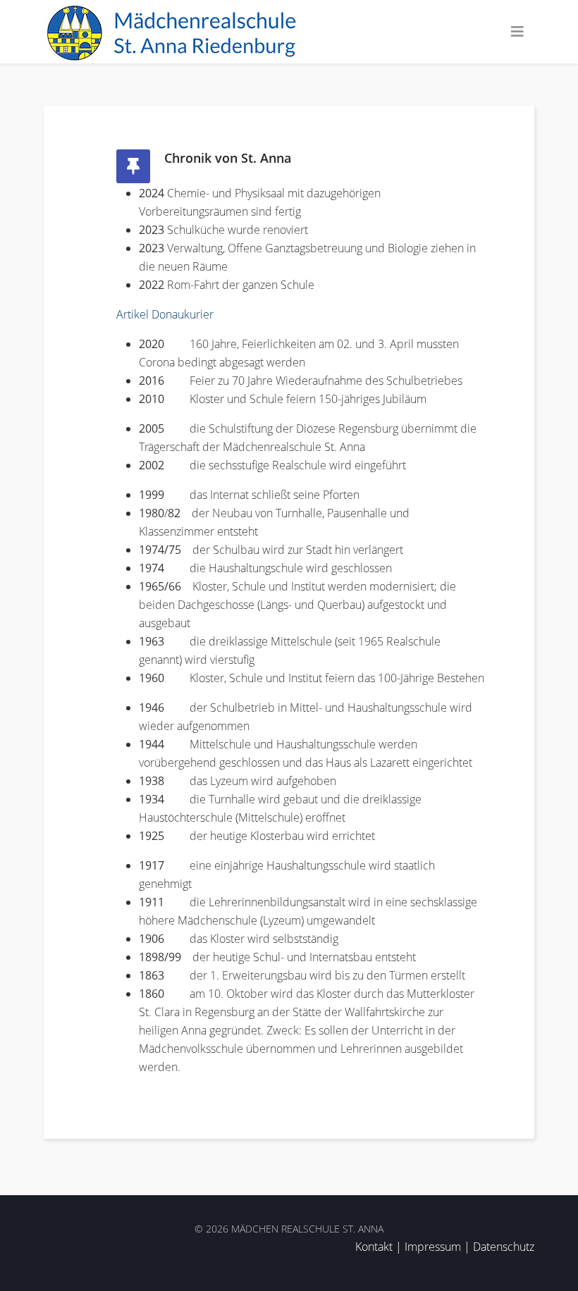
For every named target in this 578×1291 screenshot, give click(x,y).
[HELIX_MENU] (517, 31)
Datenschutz (503, 1246)
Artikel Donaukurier (165, 314)
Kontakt (374, 1246)
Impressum (433, 1246)
